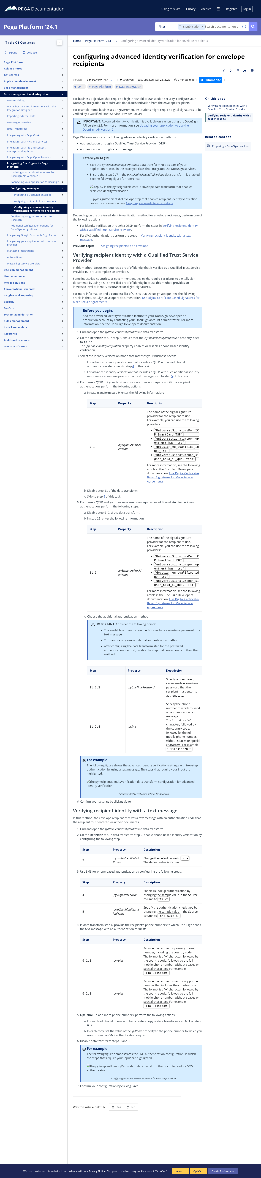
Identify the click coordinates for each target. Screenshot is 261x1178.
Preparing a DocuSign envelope (32, 194)
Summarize (213, 80)
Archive (206, 9)
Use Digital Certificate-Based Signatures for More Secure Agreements (173, 477)
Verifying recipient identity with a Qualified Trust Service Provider (227, 107)
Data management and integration (26, 94)
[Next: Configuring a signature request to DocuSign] (230, 70)
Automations (14, 257)
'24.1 (81, 87)
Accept (180, 1171)
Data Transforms (17, 128)
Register (231, 9)
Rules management (16, 321)
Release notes (13, 68)
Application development (20, 81)
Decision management (18, 270)
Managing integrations (20, 250)
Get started (11, 75)
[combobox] (208, 26)
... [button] (116, 40)
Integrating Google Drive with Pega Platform (33, 235)
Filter (162, 27)
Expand (13, 52)
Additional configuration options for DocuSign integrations (32, 227)
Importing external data (21, 116)
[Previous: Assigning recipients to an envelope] (223, 70)
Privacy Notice (97, 1171)
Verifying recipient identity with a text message (229, 117)
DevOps (9, 308)
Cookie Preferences (222, 1171)
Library (190, 9)
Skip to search (43, 4)
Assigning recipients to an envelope (35, 201)
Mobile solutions (14, 282)
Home (77, 40)
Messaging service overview (23, 263)
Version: (78, 79)
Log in (247, 9)
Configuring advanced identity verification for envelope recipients (37, 208)
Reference (10, 333)
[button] (202, 26)
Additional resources (17, 340)
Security (9, 301)
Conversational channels (20, 289)
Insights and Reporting (18, 295)
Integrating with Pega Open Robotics (29, 157)
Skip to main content (16, 4)
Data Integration (130, 87)
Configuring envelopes (25, 188)
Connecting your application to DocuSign (35, 182)
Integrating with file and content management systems (26, 149)
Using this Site (170, 9)
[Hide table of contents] (59, 42)
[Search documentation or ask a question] (253, 26)
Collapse (32, 52)
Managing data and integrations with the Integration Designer (31, 108)
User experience (14, 276)
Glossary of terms (15, 346)
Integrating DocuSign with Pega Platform (27, 164)
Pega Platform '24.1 (98, 40)
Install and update (15, 327)
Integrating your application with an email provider (32, 242)
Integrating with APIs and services (27, 141)
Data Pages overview (19, 122)
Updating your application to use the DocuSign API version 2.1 (32, 174)
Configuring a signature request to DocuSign (31, 218)
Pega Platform (13, 62)
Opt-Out (198, 1171)
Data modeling (16, 100)
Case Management (16, 87)
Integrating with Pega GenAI (23, 135)
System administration (18, 314)
